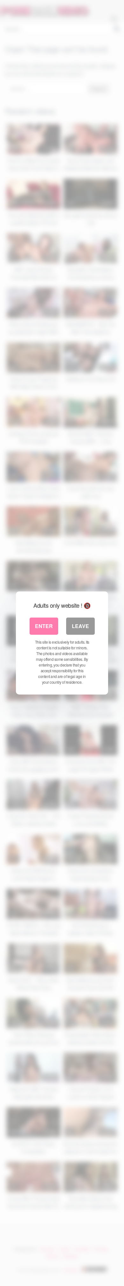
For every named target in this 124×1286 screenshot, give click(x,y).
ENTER (44, 626)
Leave (80, 626)
